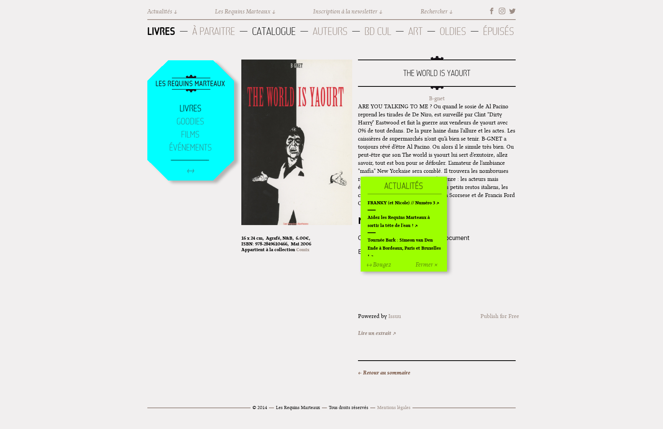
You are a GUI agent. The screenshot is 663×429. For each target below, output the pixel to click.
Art (415, 31)
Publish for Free (499, 316)
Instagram (502, 11)
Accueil (190, 84)
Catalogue (274, 31)
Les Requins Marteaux (242, 11)
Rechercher (434, 11)
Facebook (491, 11)
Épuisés (498, 31)
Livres (161, 31)
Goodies (190, 121)
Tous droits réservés (348, 407)
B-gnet (437, 98)
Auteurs (330, 31)
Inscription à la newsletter (345, 11)
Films (190, 134)
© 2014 (259, 407)
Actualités (159, 11)
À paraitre (213, 31)
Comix (302, 249)
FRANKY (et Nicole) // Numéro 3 (401, 202)
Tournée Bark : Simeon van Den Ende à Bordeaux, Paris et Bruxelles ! (404, 248)
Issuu (394, 316)
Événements (190, 147)
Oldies (453, 31)
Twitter (512, 11)
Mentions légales (394, 407)
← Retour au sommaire (384, 372)
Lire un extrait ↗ (377, 333)
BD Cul (377, 31)
